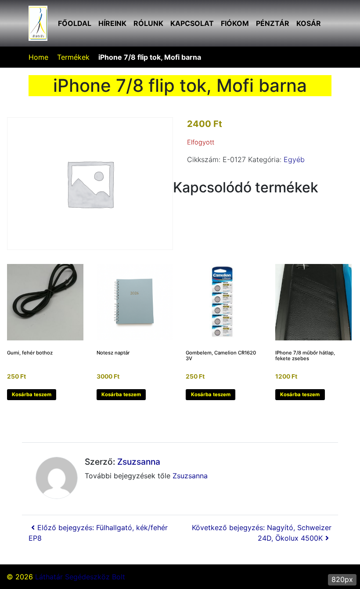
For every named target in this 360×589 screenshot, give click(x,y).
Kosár (308, 23)
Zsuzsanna (138, 461)
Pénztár (272, 23)
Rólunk (148, 23)
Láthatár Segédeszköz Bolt (80, 576)
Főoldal (74, 23)
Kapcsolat (192, 23)
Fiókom (235, 23)
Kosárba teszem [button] (31, 394)
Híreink (112, 23)
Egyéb (294, 159)
